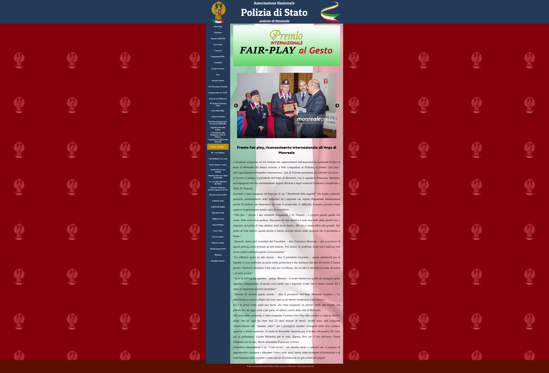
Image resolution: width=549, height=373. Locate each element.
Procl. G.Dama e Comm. (218, 165)
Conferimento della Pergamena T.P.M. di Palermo (217, 135)
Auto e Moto (217, 231)
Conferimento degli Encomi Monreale (218, 141)
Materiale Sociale (218, 213)
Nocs (218, 75)
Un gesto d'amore (217, 69)
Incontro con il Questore (218, 99)
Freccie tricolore (218, 237)
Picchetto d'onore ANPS (218, 195)
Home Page (218, 27)
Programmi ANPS (217, 57)
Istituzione (218, 33)
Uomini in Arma (218, 201)
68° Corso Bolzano (218, 153)
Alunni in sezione (218, 243)
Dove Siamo (218, 45)
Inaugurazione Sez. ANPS (217, 93)
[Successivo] (337, 105)
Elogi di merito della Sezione (218, 129)
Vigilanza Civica (218, 219)
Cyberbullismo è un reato (218, 159)
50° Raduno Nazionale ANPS (218, 105)
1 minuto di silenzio (218, 117)
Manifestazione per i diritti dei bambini (218, 177)
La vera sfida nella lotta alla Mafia (217, 183)
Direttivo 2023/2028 (218, 39)
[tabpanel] (274, 12)
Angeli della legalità (218, 207)
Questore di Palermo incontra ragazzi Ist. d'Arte (218, 189)
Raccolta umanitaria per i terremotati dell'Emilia (218, 123)
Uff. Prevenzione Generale (217, 87)
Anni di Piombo (218, 225)
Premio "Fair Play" (218, 147)
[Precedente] (236, 105)
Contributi (218, 63)
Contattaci (218, 51)
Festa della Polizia (217, 111)
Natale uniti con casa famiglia (217, 171)
